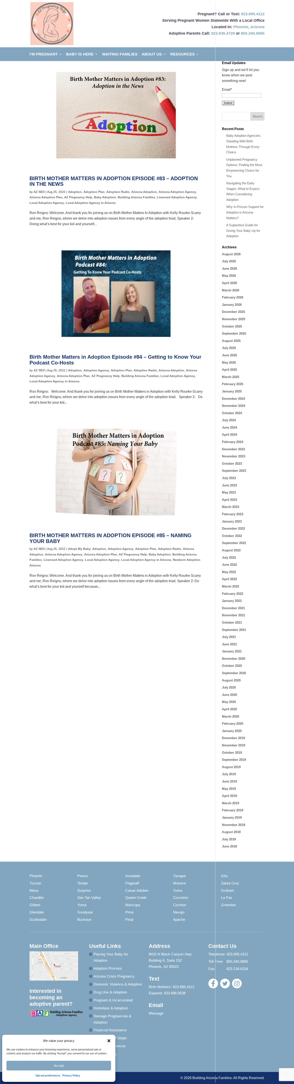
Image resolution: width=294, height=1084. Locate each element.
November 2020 (233, 658)
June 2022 (229, 564)
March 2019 (230, 803)
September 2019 (234, 759)
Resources (182, 54)
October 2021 (232, 622)
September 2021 (234, 630)
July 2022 (229, 557)
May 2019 (229, 788)
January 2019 (232, 817)
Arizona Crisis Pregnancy (114, 976)
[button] (109, 1041)
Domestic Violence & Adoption (117, 984)
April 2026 (229, 283)
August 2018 (231, 832)
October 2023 (232, 463)
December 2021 (233, 608)
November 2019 (233, 745)
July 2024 (229, 420)
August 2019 (231, 767)
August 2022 (231, 550)
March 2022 (230, 586)
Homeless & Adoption (110, 1008)
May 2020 (229, 702)
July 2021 (229, 637)
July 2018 (229, 839)
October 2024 (232, 413)
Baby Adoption (105, 197)
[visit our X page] (225, 983)
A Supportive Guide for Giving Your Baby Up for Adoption (243, 230)
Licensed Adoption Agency (177, 197)
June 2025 (229, 355)
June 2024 (229, 427)
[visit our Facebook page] (213, 983)
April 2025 (229, 369)
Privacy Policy (71, 1075)
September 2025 (234, 333)
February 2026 (232, 297)
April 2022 (229, 579)
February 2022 (232, 593)
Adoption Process (107, 968)
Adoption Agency (96, 370)
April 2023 (229, 499)
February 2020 (232, 723)
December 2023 (233, 449)
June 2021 (229, 644)
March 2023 (230, 507)
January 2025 (232, 391)
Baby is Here (80, 54)
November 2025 (233, 319)
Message (156, 1013)
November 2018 (233, 825)
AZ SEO (39, 192)
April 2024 (229, 434)
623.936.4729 (223, 33)
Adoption (75, 192)
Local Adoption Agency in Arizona (91, 202)
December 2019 (233, 738)
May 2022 (229, 572)
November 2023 (233, 456)
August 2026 (231, 254)
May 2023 (229, 492)
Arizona (257, 27)
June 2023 (229, 485)
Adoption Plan (94, 192)
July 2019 (229, 774)
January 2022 (232, 601)
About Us (152, 54)
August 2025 (231, 341)
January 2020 (232, 731)
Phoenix (240, 27)
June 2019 (229, 781)
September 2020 (234, 673)
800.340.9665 (253, 33)
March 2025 (230, 377)
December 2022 (233, 528)
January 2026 (232, 304)
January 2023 (232, 521)
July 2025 (229, 348)
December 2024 (233, 398)
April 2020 (229, 709)
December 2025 (233, 312)
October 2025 (232, 326)
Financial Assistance (110, 1030)
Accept (59, 1065)
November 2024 (233, 405)
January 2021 (232, 651)
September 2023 (234, 470)
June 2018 (229, 846)
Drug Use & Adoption (110, 992)
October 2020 (232, 665)
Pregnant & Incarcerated (113, 1000)
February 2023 (232, 514)
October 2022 (232, 536)
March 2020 (230, 716)
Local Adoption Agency (46, 202)
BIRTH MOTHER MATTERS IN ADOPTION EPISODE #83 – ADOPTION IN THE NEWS (113, 181)
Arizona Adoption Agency (177, 192)
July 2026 (229, 261)
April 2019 (229, 796)
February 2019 (232, 810)
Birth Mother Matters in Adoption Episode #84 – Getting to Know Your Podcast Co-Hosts (115, 359)
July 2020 (229, 687)
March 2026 (230, 290)
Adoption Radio (118, 192)
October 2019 (232, 752)
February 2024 (232, 442)
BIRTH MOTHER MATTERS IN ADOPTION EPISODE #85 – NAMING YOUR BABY (110, 538)
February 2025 (232, 384)
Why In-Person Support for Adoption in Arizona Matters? (245, 212)
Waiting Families (120, 54)
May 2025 (229, 362)
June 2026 (229, 268)
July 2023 (229, 478)
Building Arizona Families (136, 197)
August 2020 (231, 680)
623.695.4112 (253, 14)
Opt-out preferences (48, 1075)
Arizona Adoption (144, 192)
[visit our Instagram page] (237, 983)
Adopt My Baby (79, 548)
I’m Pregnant (43, 54)
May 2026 (229, 275)
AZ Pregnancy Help (78, 197)
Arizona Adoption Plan (45, 197)
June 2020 (229, 695)
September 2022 (234, 543)
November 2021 (233, 615)
